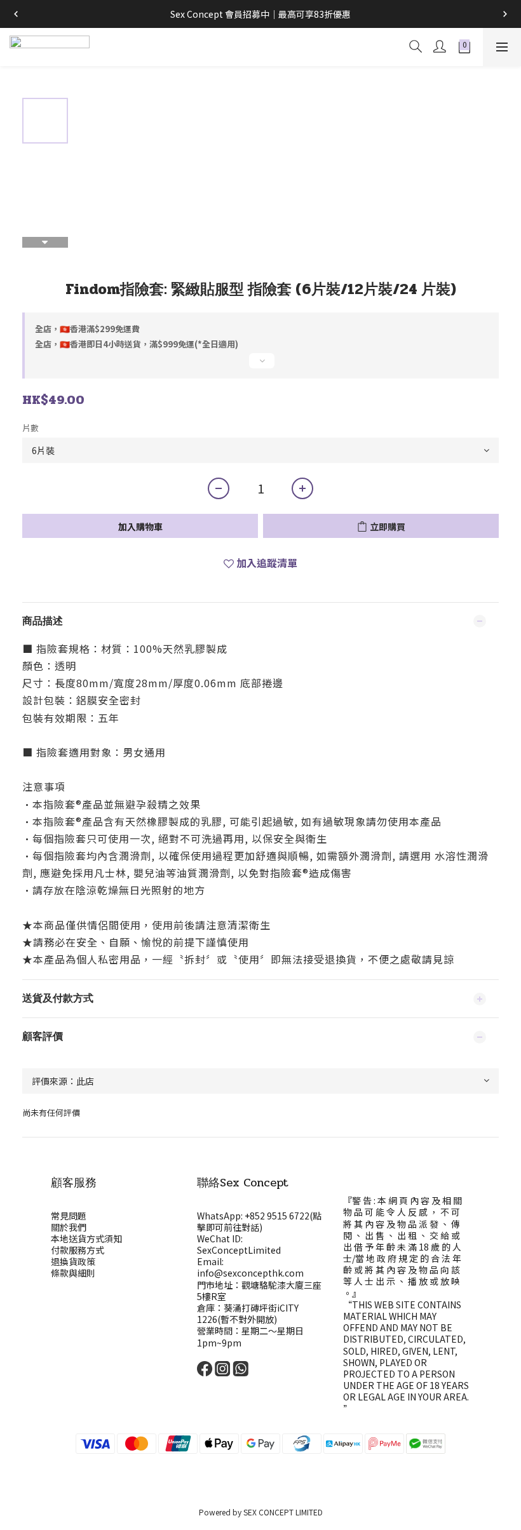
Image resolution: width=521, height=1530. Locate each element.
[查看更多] (260, 366)
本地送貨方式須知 (86, 1238)
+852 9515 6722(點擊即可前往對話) (259, 1221)
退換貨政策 (73, 1261)
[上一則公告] (16, 14)
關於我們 (68, 1227)
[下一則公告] (505, 14)
